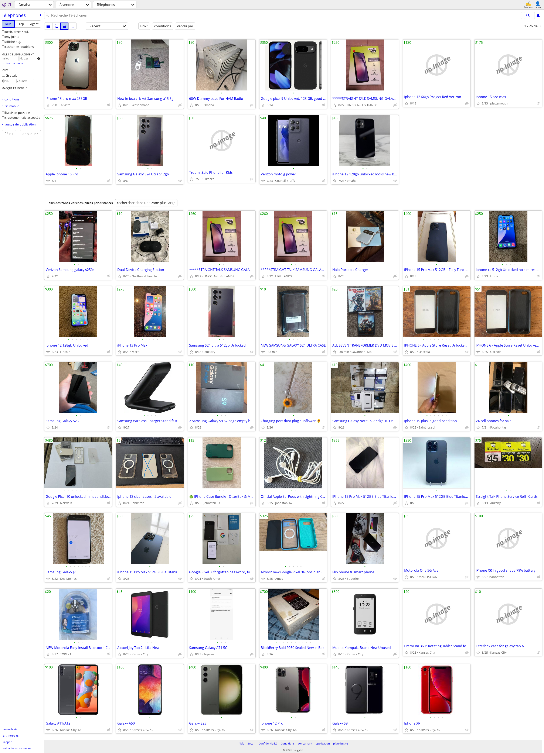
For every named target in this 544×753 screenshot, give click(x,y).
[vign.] (56, 26)
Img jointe (12, 37)
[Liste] (48, 26)
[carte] (72, 26)
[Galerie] (64, 26)
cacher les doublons (19, 47)
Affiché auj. (13, 42)
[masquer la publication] (108, 105)
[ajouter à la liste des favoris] (48, 105)
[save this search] (538, 15)
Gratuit (11, 75)
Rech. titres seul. (17, 32)
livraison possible (17, 113)
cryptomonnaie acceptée (22, 118)
